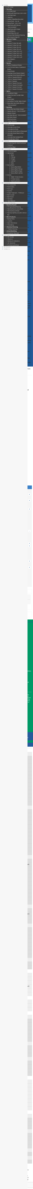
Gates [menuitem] (8, 91)
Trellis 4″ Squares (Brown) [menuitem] (14, 77)
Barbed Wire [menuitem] (10, 219)
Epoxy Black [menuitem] (10, 165)
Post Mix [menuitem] (9, 191)
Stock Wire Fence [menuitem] (12, 223)
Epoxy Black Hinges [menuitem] (16, 171)
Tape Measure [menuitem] (11, 201)
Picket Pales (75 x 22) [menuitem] (13, 33)
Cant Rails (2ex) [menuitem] (11, 15)
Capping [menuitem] (9, 17)
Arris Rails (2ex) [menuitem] (11, 11)
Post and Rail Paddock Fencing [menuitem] (16, 35)
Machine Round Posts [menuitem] (13, 211)
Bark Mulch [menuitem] (10, 197)
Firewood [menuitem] (6, 141)
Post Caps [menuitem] (10, 189)
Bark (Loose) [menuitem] (10, 195)
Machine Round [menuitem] (11, 205)
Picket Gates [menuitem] (10, 99)
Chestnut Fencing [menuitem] (12, 227)
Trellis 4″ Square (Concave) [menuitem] (14, 85)
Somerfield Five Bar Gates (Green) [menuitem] (16, 101)
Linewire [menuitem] (9, 221)
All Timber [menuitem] (10, 7)
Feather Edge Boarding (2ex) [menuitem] (15, 19)
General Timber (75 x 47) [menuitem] (14, 49)
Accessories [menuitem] (7, 183)
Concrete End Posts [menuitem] (12, 129)
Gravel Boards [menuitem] (11, 31)
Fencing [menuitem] (9, 9)
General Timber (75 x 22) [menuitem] (14, 47)
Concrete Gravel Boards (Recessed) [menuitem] (17, 131)
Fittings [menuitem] (13, 157)
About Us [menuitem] (10, 239)
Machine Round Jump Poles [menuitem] (15, 209)
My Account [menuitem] (7, 247)
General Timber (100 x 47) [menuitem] (14, 53)
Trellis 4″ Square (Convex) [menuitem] (14, 83)
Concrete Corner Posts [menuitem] (13, 127)
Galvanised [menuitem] (10, 153)
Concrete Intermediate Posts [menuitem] (15, 137)
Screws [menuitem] (9, 175)
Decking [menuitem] (9, 107)
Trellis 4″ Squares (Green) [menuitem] (14, 79)
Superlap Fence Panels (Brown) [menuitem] (16, 75)
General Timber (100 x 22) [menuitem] (14, 51)
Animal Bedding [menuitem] (11, 231)
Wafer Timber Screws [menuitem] (17, 177)
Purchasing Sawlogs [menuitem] (13, 245)
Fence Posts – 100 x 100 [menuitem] (14, 23)
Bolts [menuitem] (12, 155)
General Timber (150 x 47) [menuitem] (14, 55)
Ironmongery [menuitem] (7, 149)
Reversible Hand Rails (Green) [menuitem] (15, 109)
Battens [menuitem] (9, 41)
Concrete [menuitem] (6, 123)
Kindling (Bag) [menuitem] (11, 147)
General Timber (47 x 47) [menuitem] (14, 45)
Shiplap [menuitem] (9, 61)
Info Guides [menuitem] (10, 237)
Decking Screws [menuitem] (11, 119)
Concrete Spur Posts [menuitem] (13, 139)
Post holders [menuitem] (10, 187)
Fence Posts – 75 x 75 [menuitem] (13, 21)
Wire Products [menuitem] (11, 217)
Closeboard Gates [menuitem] (12, 93)
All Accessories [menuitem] (11, 185)
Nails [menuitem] (12, 163)
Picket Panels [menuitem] (11, 71)
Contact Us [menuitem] (7, 249)
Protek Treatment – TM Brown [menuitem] (15, 193)
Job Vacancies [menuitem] (11, 243)
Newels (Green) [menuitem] (11, 113)
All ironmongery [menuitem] (12, 151)
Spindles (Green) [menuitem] (12, 117)
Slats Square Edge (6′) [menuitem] (13, 37)
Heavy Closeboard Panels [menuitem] (14, 65)
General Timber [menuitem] (11, 39)
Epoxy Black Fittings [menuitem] (16, 169)
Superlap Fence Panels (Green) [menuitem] (16, 73)
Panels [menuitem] (8, 63)
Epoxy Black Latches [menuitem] (17, 173)
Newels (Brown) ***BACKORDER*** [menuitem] (16, 111)
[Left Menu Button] (2, 2)
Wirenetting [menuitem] (10, 225)
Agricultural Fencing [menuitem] (9, 203)
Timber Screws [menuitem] (15, 179)
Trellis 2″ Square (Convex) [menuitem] (14, 87)
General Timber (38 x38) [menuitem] (14, 43)
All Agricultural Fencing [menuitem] (14, 207)
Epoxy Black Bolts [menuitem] (16, 167)
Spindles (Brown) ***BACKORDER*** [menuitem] (17, 115)
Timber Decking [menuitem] (11, 121)
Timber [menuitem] (6, 5)
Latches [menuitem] (13, 161)
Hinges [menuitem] (13, 159)
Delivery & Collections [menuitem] (13, 241)
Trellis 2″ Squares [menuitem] (12, 81)
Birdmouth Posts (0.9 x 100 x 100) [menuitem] (16, 13)
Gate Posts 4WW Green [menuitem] (13, 29)
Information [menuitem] (7, 235)
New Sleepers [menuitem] (11, 59)
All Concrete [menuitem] (10, 125)
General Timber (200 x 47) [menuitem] (14, 57)
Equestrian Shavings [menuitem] (13, 233)
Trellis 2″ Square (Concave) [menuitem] (14, 89)
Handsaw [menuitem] (10, 199)
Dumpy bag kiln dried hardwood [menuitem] (16, 143)
